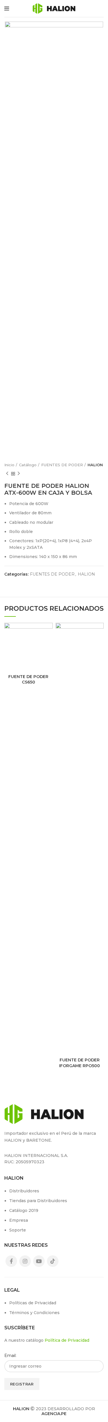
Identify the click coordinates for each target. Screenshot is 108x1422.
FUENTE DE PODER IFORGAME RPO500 (79, 1062)
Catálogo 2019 (23, 1210)
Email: (10, 1355)
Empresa (18, 1220)
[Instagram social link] (25, 1261)
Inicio (9, 464)
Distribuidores (24, 1190)
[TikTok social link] (52, 1261)
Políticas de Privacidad (32, 1302)
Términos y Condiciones (34, 1312)
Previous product (7, 474)
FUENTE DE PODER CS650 (28, 679)
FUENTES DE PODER (62, 464)
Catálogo (28, 464)
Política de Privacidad (67, 1340)
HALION (95, 464)
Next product (19, 474)
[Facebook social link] (11, 1261)
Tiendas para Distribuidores (38, 1200)
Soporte (17, 1230)
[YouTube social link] (39, 1261)
